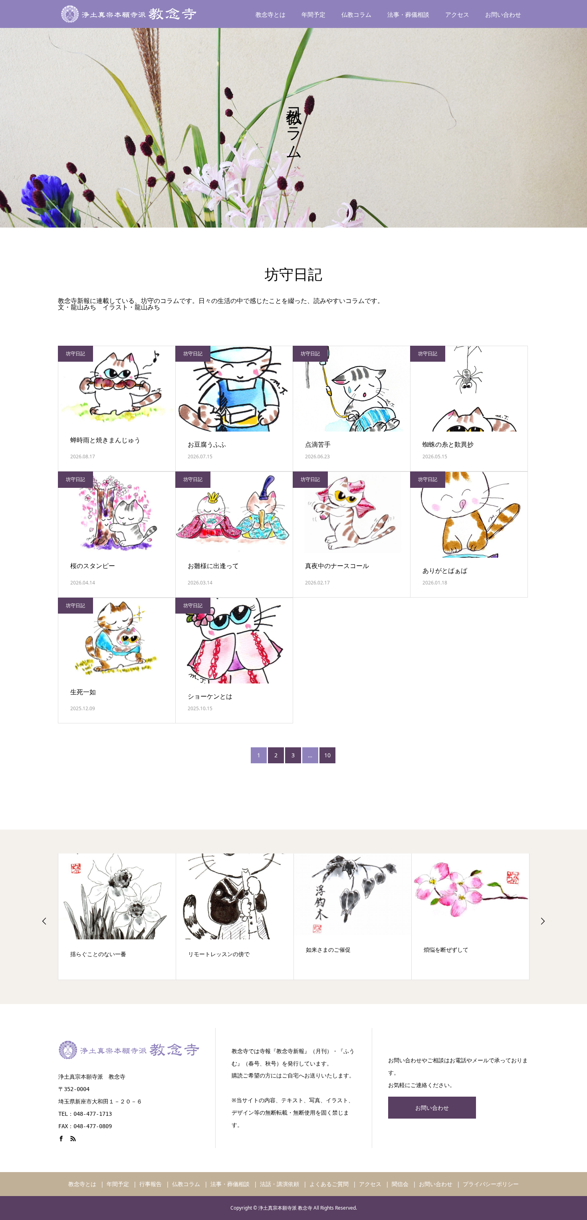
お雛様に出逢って (213, 565)
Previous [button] (44, 921)
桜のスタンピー (92, 565)
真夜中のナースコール (337, 565)
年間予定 (313, 14)
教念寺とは (271, 14)
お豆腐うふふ (207, 444)
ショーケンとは (210, 696)
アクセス (457, 14)
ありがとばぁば (444, 570)
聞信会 (400, 1184)
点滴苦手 (318, 444)
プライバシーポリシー (491, 1184)
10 (327, 755)
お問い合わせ (503, 14)
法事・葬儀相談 (408, 14)
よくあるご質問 (329, 1184)
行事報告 (150, 1184)
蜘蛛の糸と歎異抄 (448, 444)
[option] (117, 917)
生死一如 (83, 691)
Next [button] (543, 921)
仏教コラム (356, 14)
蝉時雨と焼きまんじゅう (105, 440)
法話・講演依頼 (279, 1184)
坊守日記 (75, 353)
